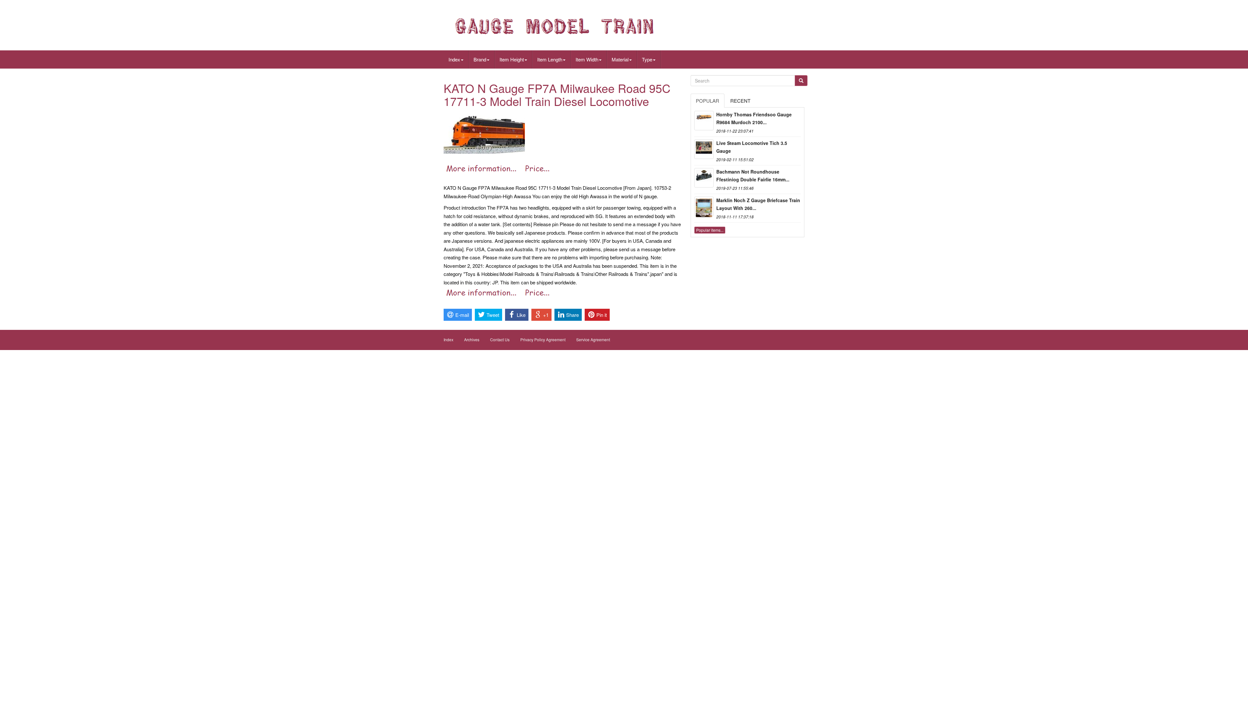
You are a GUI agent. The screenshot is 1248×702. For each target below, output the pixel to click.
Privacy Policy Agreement (543, 339)
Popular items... (709, 230)
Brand (480, 59)
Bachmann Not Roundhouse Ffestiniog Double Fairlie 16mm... (752, 175)
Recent (740, 100)
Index (454, 59)
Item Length (549, 59)
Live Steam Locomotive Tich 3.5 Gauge (751, 147)
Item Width (587, 59)
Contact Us (500, 339)
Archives (471, 339)
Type (647, 59)
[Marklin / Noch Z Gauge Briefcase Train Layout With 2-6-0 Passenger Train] (704, 206)
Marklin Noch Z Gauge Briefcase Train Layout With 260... (758, 204)
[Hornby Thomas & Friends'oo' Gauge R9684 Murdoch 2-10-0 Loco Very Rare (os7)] (704, 120)
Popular (707, 100)
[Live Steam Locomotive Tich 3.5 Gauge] (704, 149)
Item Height (512, 59)
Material (620, 59)
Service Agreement (593, 339)
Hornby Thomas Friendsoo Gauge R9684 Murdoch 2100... (754, 118)
